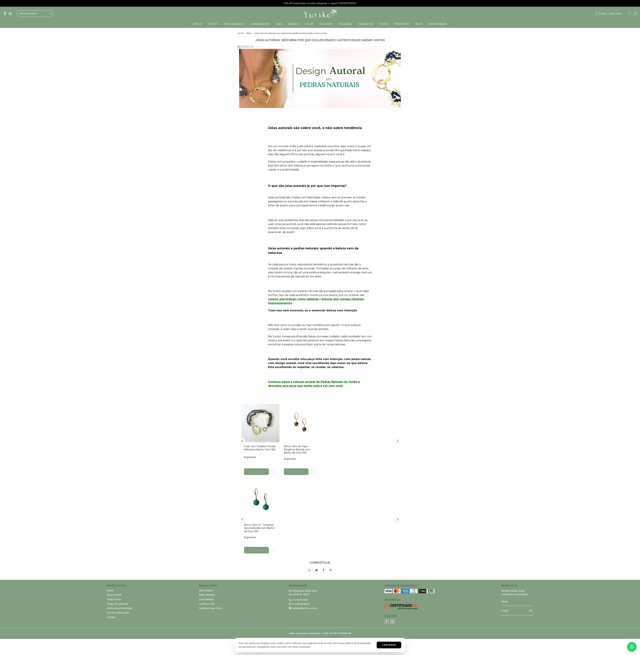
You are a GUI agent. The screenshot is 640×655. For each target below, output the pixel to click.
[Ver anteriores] (243, 440)
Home (240, 33)
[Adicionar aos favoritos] (273, 471)
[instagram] (10, 13)
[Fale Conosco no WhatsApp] (632, 647)
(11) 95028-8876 (301, 604)
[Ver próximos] (397, 440)
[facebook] (5, 13)
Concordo (389, 645)
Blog (249, 33)
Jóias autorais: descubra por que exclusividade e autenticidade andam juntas (290, 33)
